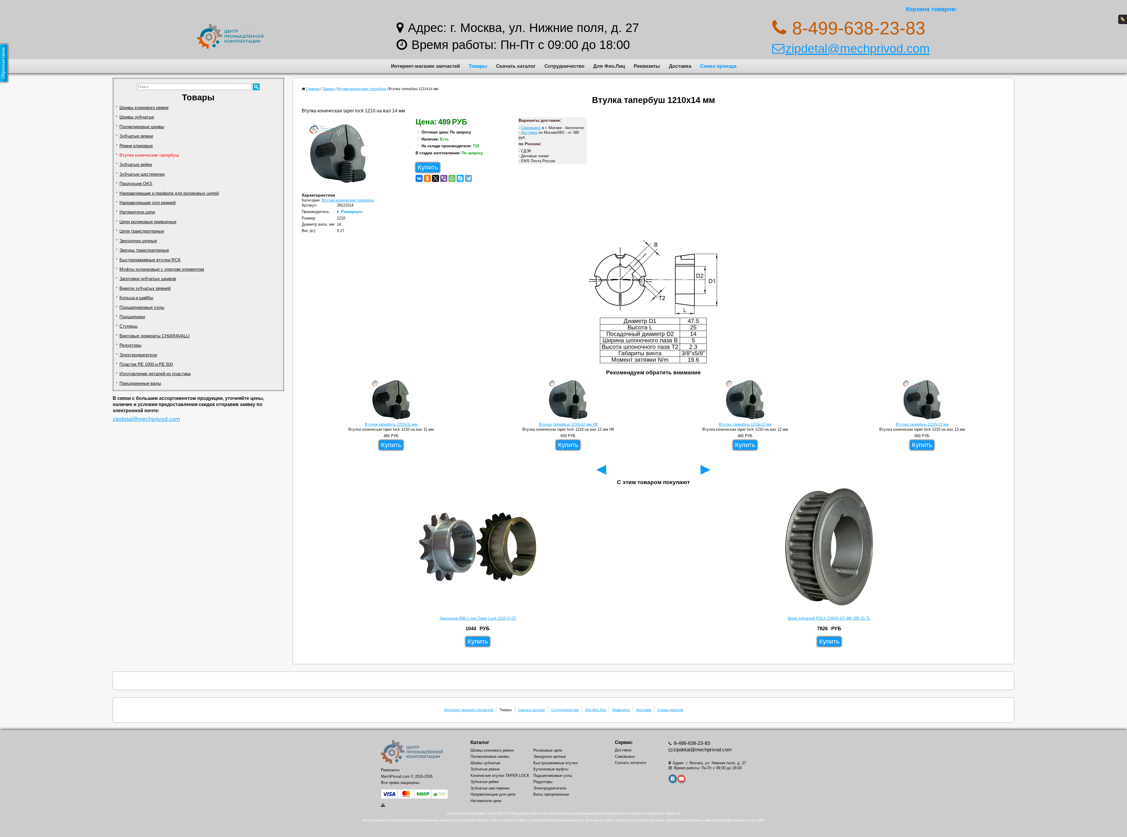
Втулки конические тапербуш (149, 155)
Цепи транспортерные (141, 231)
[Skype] (460, 178)
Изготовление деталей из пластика (154, 373)
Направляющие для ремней (147, 202)
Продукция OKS (135, 183)
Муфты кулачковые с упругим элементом (161, 269)
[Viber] (443, 178)
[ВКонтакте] (419, 178)
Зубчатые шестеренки (142, 174)
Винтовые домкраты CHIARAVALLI (154, 336)
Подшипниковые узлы (141, 307)
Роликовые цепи (547, 750)
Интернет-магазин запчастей (425, 66)
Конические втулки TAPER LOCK (499, 775)
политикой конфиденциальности (556, 820)
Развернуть (352, 211)
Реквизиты (647, 66)
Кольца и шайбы (136, 297)
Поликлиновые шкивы (141, 126)
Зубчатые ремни (136, 136)
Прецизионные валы (140, 383)
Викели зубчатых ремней (145, 288)
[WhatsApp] (451, 178)
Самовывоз (531, 128)
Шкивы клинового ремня (143, 107)
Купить (428, 167)
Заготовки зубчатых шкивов (147, 278)
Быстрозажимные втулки (555, 763)
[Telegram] (468, 178)
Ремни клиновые (136, 145)
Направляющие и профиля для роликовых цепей (169, 193)
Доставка (680, 66)
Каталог (479, 742)
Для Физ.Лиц (609, 66)
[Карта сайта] (383, 805)
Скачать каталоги (630, 762)
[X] (435, 178)
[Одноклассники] (427, 178)
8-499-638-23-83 (691, 743)
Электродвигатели (138, 355)
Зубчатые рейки (135, 164)
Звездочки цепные (138, 241)
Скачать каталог (516, 66)
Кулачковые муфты (550, 769)
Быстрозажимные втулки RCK (150, 260)
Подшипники (132, 316)
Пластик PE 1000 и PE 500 (146, 364)
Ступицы (128, 326)
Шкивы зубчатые (136, 117)
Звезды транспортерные (144, 250)
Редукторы (130, 345)
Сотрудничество (564, 66)
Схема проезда (718, 66)
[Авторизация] (1122, 19)
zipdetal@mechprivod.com (857, 48)
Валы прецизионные (551, 794)
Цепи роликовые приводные (147, 221)
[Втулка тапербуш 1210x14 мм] (340, 155)
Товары (478, 66)
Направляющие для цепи (492, 794)
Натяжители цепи (137, 212)
